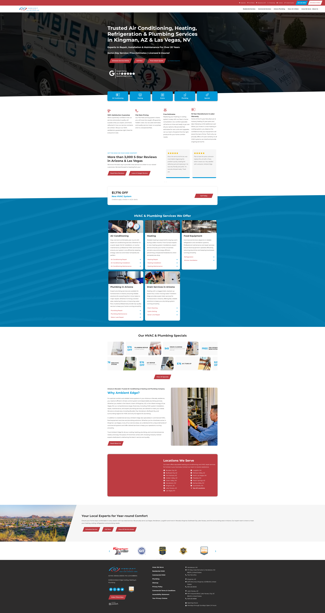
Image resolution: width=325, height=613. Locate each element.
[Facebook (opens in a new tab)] (118, 589)
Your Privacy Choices (159, 598)
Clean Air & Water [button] (293, 9)
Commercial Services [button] (264, 9)
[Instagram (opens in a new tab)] (114, 589)
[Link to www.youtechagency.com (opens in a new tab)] (115, 603)
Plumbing (155, 579)
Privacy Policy (157, 586)
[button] (302, 3)
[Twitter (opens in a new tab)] (122, 589)
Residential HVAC (158, 571)
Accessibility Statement (160, 594)
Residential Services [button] (249, 9)
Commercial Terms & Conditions (163, 590)
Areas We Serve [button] (306, 9)
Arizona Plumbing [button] (279, 9)
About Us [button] (315, 9)
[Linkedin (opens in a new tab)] (111, 589)
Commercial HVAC (158, 575)
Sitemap (155, 583)
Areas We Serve (158, 567)
